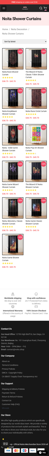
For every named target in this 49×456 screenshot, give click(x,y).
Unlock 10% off (5, 444)
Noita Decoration (19, 29)
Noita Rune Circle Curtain (36, 111)
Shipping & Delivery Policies (13, 389)
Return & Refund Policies (12, 397)
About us (6, 361)
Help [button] (44, 453)
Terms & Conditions (10, 365)
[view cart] (45, 8)
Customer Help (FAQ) (11, 404)
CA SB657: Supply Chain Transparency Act (19, 376)
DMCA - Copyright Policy (12, 373)
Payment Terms (8, 393)
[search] (40, 8)
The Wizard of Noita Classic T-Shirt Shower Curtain (35, 74)
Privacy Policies (8, 369)
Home (5, 29)
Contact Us (6, 400)
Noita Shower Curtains (13, 33)
